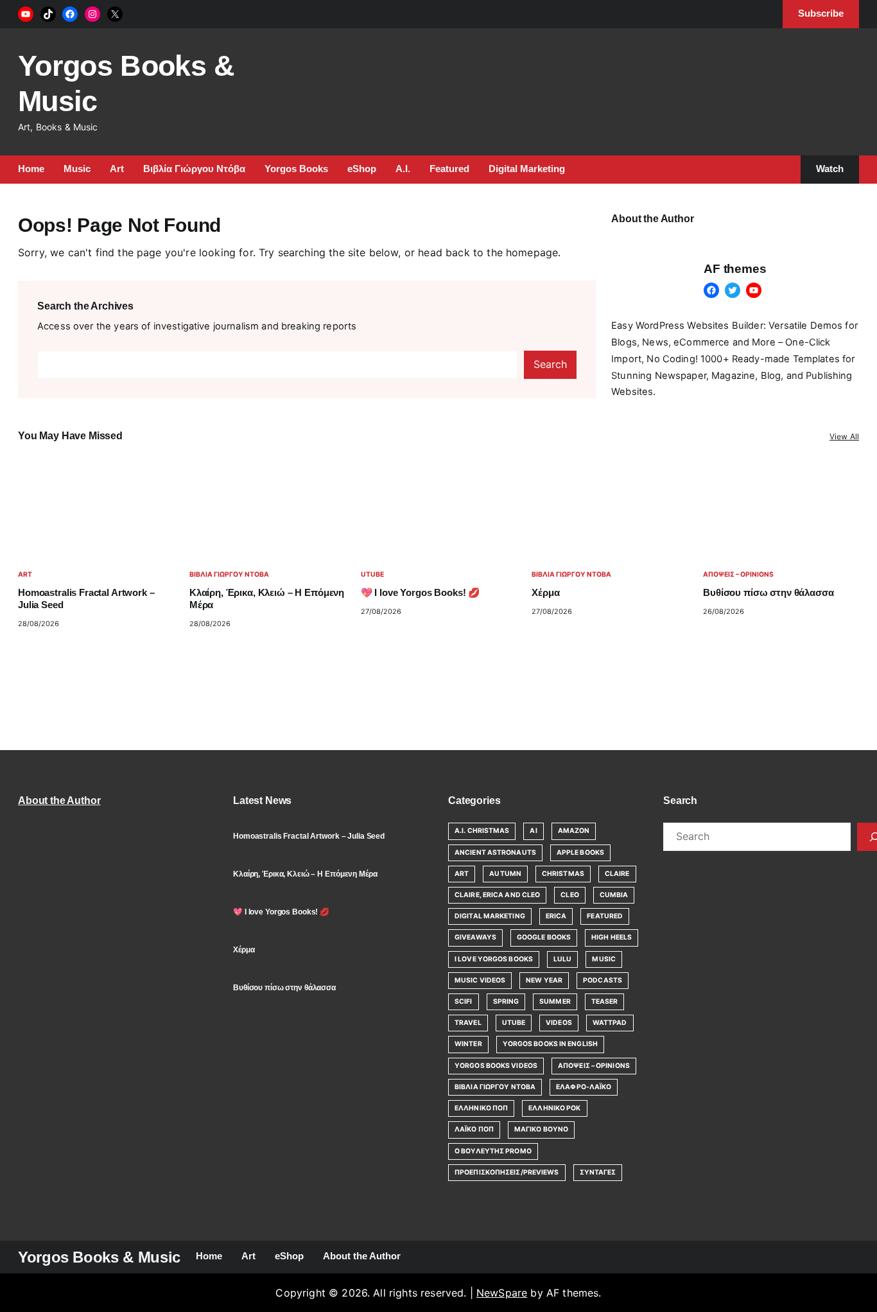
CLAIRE (617, 874)
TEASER (604, 1001)
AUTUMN (505, 874)
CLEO (569, 895)
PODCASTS (602, 980)
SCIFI (464, 1001)
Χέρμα (545, 593)
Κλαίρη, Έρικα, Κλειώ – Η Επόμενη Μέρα (266, 599)
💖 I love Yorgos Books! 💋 (420, 593)
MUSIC (604, 959)
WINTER (468, 1044)
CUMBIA (614, 895)
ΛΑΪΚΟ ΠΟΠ (474, 1129)
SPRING (506, 1001)
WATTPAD (610, 1023)
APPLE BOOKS (580, 852)
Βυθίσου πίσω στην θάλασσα (768, 593)
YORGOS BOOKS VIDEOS (496, 1066)
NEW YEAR (544, 980)
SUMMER (555, 1001)
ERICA (556, 916)
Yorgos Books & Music (99, 1257)
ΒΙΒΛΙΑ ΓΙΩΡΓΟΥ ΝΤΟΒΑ (229, 574)
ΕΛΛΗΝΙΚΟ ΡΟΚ (554, 1108)
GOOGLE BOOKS (544, 937)
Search (550, 364)
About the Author (59, 800)
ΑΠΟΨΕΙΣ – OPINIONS (738, 574)
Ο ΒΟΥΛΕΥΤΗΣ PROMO (493, 1151)
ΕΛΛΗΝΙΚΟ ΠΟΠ (481, 1108)
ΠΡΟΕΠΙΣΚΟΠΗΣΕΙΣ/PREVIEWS (507, 1172)
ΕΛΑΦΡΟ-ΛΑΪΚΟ (583, 1087)
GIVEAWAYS (475, 937)
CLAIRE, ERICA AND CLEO (497, 895)
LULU (562, 959)
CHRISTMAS (563, 874)
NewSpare (501, 1292)
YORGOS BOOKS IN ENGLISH (550, 1044)
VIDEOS (559, 1023)
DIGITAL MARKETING (490, 916)
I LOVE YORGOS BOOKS (494, 959)
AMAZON (574, 831)
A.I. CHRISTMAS (482, 831)
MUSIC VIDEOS (480, 980)
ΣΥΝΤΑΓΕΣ (598, 1172)
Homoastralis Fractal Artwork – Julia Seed (86, 599)
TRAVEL (468, 1023)
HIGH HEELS (611, 937)
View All (844, 436)
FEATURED (605, 916)
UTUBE (372, 574)
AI (533, 831)
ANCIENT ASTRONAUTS (495, 852)
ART (25, 574)
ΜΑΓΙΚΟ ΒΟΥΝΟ (541, 1129)
